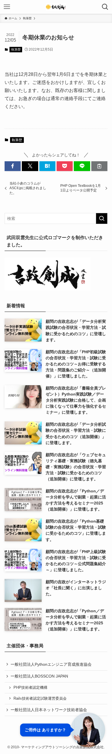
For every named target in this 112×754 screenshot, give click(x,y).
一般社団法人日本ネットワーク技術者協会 (49, 709)
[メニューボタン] (7, 7)
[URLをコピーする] (99, 166)
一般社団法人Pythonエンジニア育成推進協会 (51, 664)
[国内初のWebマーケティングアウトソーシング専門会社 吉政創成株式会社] (56, 7)
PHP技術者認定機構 (30, 688)
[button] (13, 166)
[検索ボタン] (105, 7)
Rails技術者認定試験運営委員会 (40, 699)
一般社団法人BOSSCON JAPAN (39, 676)
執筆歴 (16, 49)
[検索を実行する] (101, 218)
